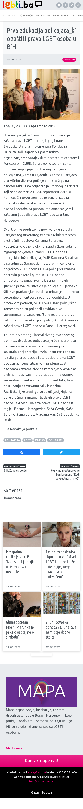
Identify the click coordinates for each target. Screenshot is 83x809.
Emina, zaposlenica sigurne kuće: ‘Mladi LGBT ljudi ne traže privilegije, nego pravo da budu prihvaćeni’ (61, 564)
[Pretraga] (78, 5)
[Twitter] (71, 5)
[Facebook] (65, 5)
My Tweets (14, 748)
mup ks (40, 440)
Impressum (47, 781)
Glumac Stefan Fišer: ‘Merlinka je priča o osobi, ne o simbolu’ (20, 629)
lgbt (27, 440)
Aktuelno (69, 60)
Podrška (34, 781)
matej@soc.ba (37, 772)
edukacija (12, 440)
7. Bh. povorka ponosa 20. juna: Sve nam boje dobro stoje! (61, 629)
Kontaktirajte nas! (41, 760)
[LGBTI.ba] (21, 5)
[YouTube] (59, 5)
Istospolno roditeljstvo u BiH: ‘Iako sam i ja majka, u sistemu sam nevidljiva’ (21, 562)
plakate (23, 275)
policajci (55, 440)
